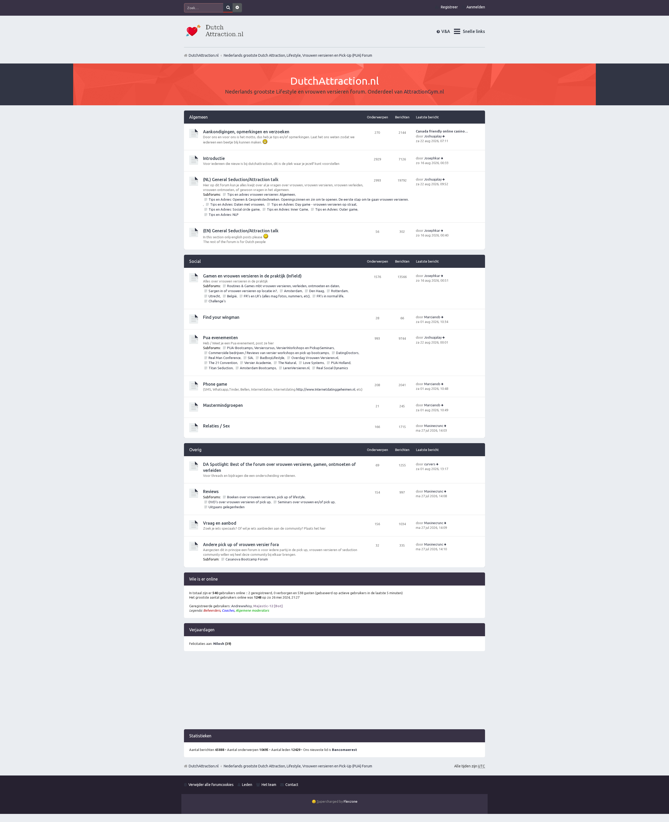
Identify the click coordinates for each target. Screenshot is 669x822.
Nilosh (218, 643)
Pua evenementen (220, 337)
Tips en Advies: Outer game (336, 209)
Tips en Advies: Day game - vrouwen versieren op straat (313, 204)
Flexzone (350, 801)
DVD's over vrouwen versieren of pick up (240, 502)
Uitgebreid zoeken (237, 8)
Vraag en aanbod (219, 523)
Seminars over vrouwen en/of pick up (306, 502)
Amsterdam (293, 291)
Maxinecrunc (433, 425)
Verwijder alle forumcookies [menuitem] (211, 785)
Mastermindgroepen (223, 405)
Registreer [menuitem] (449, 7)
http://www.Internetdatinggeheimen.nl (325, 389)
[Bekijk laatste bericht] (443, 136)
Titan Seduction (221, 368)
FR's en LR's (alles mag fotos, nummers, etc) (277, 296)
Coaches (228, 610)
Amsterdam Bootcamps (258, 368)
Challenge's (217, 301)
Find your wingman (221, 317)
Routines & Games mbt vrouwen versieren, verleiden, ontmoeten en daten (283, 286)
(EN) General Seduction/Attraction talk (241, 230)
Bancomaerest (344, 749)
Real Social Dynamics (332, 368)
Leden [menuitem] (247, 785)
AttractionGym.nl (424, 92)
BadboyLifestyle (272, 358)
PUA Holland (340, 362)
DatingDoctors (347, 353)
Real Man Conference (225, 358)
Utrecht (214, 296)
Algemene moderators (252, 610)
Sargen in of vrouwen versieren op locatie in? (243, 291)
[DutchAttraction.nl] (214, 31)
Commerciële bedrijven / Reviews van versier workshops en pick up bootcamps (269, 353)
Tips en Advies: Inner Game (287, 209)
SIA (250, 358)
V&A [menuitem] (450, 31)
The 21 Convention (223, 362)
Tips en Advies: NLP (224, 214)
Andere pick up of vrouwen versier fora (241, 544)
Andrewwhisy (241, 606)
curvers (429, 464)
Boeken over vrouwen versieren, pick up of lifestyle (266, 497)
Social (195, 261)
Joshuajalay (433, 136)
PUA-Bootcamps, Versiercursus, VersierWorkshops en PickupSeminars (280, 348)
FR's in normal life (330, 296)
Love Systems (313, 362)
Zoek (228, 8)
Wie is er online (203, 579)
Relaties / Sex (216, 426)
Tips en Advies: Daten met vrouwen (237, 204)
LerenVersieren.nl (296, 368)
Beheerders (211, 610)
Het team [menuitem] (269, 785)
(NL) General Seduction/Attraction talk (241, 179)
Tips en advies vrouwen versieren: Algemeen (261, 194)
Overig (195, 449)
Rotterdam (339, 291)
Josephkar (432, 158)
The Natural (287, 362)
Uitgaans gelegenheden (227, 507)
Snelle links (474, 31)
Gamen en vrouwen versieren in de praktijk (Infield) (252, 276)
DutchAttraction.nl (204, 766)
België (232, 296)
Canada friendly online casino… (442, 131)
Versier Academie (257, 362)
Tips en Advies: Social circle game (234, 209)
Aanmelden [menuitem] (475, 7)
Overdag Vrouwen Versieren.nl (314, 358)
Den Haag (316, 291)
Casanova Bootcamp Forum (247, 559)
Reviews (211, 491)
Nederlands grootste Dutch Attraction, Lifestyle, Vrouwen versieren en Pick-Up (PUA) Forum (298, 766)
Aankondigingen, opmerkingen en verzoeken (246, 131)
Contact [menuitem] (291, 785)
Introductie (214, 158)
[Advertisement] (334, 692)
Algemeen (198, 117)
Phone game (215, 384)
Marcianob (432, 317)
